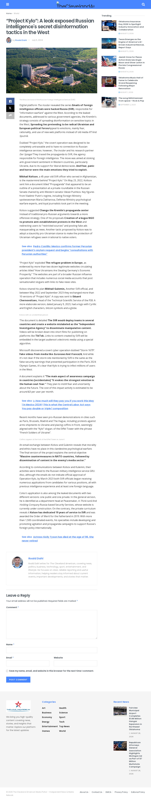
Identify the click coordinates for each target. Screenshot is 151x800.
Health (62, 708)
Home (9, 13)
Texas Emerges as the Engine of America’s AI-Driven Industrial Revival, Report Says (131, 43)
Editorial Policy (138, 792)
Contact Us (97, 792)
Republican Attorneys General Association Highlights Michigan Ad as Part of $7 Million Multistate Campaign (135, 754)
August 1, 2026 (126, 92)
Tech (61, 721)
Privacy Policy (121, 792)
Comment (12, 607)
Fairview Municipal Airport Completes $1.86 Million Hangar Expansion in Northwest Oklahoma (135, 718)
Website (58, 657)
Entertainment (50, 726)
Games (46, 731)
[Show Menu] (7, 4)
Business (46, 712)
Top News (64, 726)
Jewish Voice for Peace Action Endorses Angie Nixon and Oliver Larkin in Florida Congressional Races (132, 62)
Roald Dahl (21, 40)
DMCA (108, 792)
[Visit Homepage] (75, 4)
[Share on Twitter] (10, 108)
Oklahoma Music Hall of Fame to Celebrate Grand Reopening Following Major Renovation (131, 83)
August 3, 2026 (127, 33)
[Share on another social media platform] (10, 115)
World (16, 13)
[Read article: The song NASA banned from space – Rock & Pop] (109, 102)
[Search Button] (143, 4)
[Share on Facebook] (10, 101)
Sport (62, 717)
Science (63, 712)
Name (10, 644)
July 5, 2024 (37, 40)
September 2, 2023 (128, 105)
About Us (84, 792)
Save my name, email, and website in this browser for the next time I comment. (51, 670)
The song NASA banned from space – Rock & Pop (131, 99)
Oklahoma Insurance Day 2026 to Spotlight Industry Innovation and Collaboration (131, 25)
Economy (47, 717)
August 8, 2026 (127, 71)
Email (10, 657)
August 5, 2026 (127, 51)
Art (43, 708)
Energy (45, 721)
